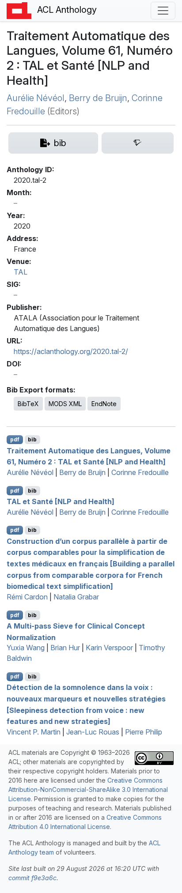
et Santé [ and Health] (60, 501)
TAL (20, 272)
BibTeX (28, 403)
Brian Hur (65, 647)
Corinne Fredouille (140, 472)
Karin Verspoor (109, 647)
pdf (14, 439)
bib (32, 439)
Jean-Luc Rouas (92, 731)
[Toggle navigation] (163, 10)
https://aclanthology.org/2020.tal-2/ (71, 351)
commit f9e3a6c (32, 878)
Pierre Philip (143, 731)
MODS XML (65, 403)
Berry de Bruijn (98, 98)
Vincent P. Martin (34, 731)
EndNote (104, 403)
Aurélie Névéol (35, 98)
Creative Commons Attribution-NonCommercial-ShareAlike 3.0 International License (88, 789)
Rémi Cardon (27, 596)
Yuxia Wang (26, 647)
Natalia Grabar (76, 596)
